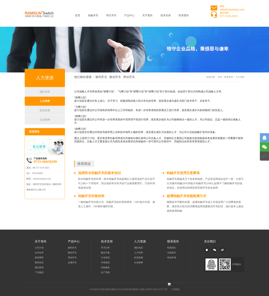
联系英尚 (184, 15)
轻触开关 (93, 15)
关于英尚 (147, 15)
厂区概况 (39, 272)
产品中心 (129, 15)
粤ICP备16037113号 (158, 289)
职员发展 (45, 110)
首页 (77, 15)
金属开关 (72, 262)
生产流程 (105, 272)
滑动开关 (129, 76)
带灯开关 (111, 15)
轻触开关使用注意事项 (183, 173)
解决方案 (105, 252)
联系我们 (171, 247)
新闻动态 (39, 262)
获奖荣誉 (39, 257)
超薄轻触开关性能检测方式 (186, 196)
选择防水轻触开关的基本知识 (99, 173)
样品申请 (171, 257)
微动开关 (115, 76)
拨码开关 (101, 76)
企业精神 (45, 119)
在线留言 (171, 252)
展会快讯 (39, 267)
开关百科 (105, 247)
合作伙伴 (39, 252)
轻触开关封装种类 (91, 196)
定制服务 (105, 267)
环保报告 (105, 262)
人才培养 (45, 101)
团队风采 (45, 91)
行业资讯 (105, 257)
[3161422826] (264, 137)
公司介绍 (39, 247)
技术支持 (165, 15)
